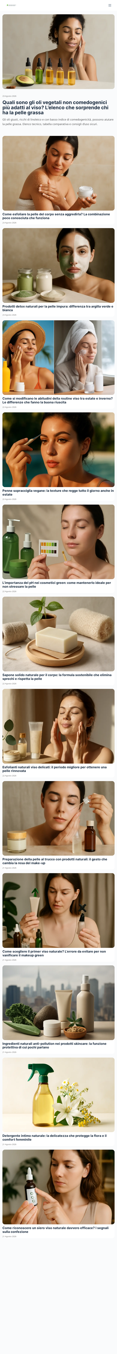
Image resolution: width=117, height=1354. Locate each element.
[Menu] (109, 5)
